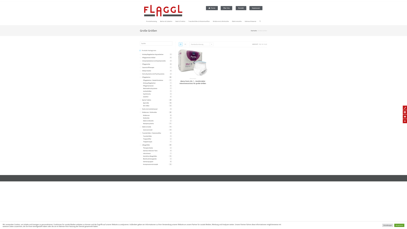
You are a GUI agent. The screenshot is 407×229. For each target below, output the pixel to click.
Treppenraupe (147, 142)
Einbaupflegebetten (149, 83)
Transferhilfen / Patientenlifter (151, 133)
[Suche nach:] (156, 43)
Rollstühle (146, 118)
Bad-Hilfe (146, 103)
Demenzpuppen (148, 162)
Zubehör (145, 97)
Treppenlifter (147, 139)
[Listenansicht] (185, 44)
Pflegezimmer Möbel (148, 58)
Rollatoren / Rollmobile (149, 112)
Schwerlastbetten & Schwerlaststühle (154, 61)
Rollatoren (146, 115)
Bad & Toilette (146, 100)
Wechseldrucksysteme (150, 88)
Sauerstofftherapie (148, 67)
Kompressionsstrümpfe (150, 164)
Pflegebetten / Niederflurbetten (153, 80)
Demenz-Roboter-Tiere (150, 151)
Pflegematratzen (148, 86)
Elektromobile (146, 127)
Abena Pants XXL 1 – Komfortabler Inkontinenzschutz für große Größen (193, 82)
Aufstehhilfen (147, 91)
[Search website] (260, 21)
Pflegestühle (146, 64)
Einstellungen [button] (387, 225)
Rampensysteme (148, 123)
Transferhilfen (147, 136)
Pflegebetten (146, 77)
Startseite (254, 31)
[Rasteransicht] (180, 44)
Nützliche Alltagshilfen (150, 156)
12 (260, 44)
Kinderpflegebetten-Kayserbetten (152, 54)
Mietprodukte (146, 71)
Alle (265, 44)
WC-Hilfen (146, 106)
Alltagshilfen (146, 145)
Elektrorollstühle (148, 121)
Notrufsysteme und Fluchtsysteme (153, 74)
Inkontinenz (147, 153)
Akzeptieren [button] (399, 225)
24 (262, 44)
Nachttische (147, 94)
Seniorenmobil (147, 130)
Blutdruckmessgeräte (150, 159)
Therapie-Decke (148, 148)
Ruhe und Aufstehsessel (149, 109)
